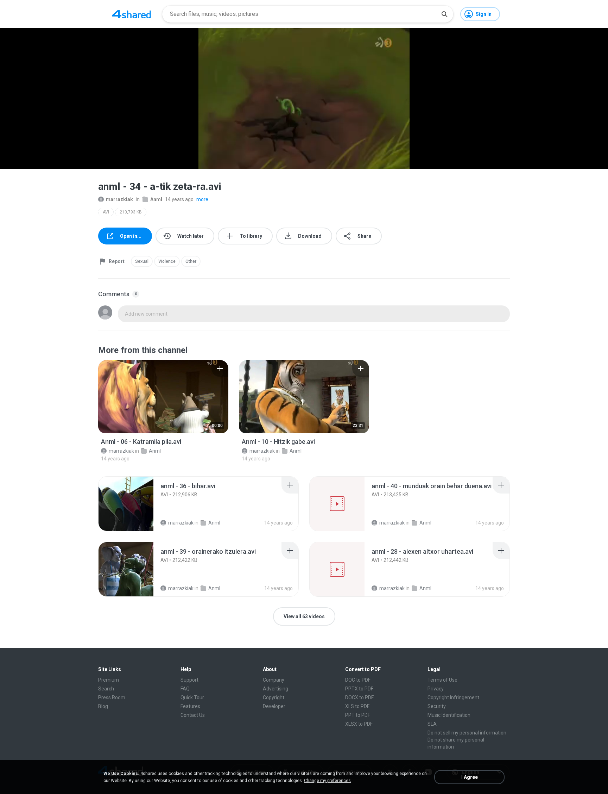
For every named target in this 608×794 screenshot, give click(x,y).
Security (437, 706)
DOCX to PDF (359, 697)
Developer (274, 706)
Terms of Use (442, 680)
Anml (156, 199)
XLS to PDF (357, 706)
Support (189, 680)
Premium (108, 680)
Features (190, 706)
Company (273, 680)
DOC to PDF (357, 680)
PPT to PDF (357, 715)
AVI (106, 212)
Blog (103, 706)
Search (106, 688)
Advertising (275, 688)
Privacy (436, 688)
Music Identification (449, 715)
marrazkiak (119, 199)
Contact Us (192, 715)
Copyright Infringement (453, 697)
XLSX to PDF (359, 724)
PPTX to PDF (359, 688)
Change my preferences (327, 780)
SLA (432, 724)
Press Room (111, 697)
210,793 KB (131, 212)
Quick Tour (192, 697)
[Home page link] (131, 14)
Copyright (273, 697)
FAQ (185, 688)
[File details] (163, 396)
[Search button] (444, 14)
